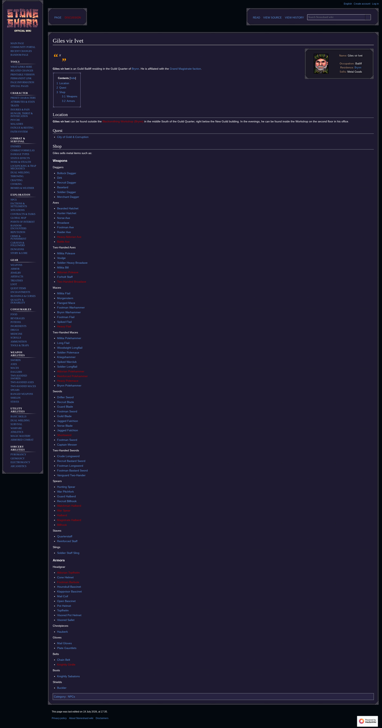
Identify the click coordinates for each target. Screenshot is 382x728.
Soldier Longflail (67, 366)
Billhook (62, 524)
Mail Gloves (64, 643)
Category (59, 696)
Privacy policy (59, 718)
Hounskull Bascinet (69, 586)
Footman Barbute (68, 582)
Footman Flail (65, 317)
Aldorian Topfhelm (68, 572)
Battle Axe (63, 241)
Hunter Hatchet (66, 213)
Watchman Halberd (69, 505)
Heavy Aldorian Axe (69, 236)
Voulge (61, 258)
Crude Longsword (68, 456)
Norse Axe (63, 218)
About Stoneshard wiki (81, 718)
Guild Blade (64, 416)
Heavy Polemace (67, 380)
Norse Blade (65, 425)
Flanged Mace (66, 302)
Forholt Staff (65, 276)
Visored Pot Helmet (69, 615)
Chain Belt (63, 659)
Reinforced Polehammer (72, 376)
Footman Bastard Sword (72, 470)
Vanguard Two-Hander (71, 475)
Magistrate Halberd (69, 520)
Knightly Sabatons (68, 676)
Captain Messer (67, 444)
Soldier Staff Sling (68, 552)
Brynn (358, 67)
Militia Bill (63, 267)
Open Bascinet (66, 601)
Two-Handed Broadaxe (71, 281)
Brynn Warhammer (69, 312)
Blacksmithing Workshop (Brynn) (122, 121)
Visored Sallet (65, 620)
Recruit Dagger (66, 182)
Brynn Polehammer (69, 385)
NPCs (71, 696)
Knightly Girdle (66, 664)
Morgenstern (65, 298)
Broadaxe (63, 222)
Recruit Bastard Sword (71, 461)
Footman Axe (65, 227)
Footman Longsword (70, 465)
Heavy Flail (64, 326)
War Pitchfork (65, 491)
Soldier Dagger (66, 192)
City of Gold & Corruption (73, 137)
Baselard (62, 187)
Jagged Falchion (67, 421)
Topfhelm (63, 610)
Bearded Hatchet (67, 208)
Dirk (59, 177)
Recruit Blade (65, 402)
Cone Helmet (65, 577)
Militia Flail (63, 293)
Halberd (62, 515)
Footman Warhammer (71, 307)
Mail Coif (62, 596)
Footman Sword (67, 411)
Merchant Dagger (68, 196)
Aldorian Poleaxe (67, 272)
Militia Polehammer (69, 338)
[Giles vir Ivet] (321, 63)
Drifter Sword (65, 397)
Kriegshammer (66, 357)
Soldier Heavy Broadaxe (72, 262)
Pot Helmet (64, 605)
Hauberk (62, 631)
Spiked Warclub (67, 361)
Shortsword (64, 435)
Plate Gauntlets (66, 648)
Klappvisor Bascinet (69, 591)
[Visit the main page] (23, 21)
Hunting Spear (66, 486)
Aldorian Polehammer (70, 371)
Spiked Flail (64, 321)
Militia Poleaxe (66, 253)
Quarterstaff (64, 536)
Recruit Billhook (67, 501)
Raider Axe (64, 232)
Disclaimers (102, 718)
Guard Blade (65, 406)
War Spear (63, 510)
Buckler (61, 687)
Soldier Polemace (68, 352)
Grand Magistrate (181, 68)
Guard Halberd (66, 496)
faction (197, 68)
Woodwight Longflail (69, 347)
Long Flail (63, 342)
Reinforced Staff (67, 541)
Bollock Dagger (66, 173)
